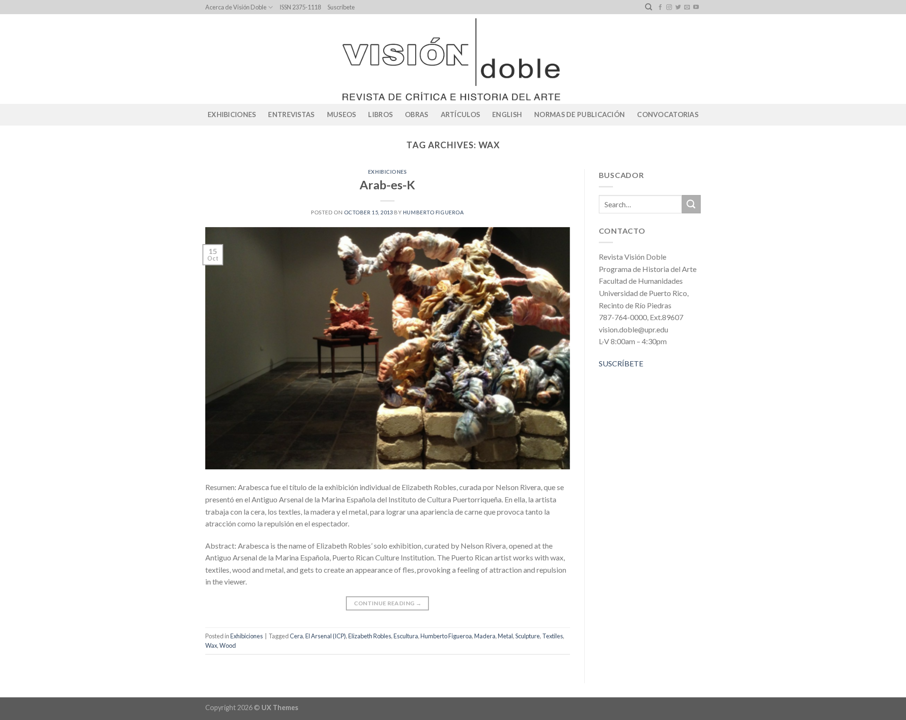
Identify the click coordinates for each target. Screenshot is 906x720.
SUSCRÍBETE (621, 363)
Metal (505, 636)
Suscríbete (341, 7)
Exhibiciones (232, 114)
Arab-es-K (387, 185)
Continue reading (388, 603)
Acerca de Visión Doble (236, 7)
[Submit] (691, 204)
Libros (380, 114)
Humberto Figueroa (433, 212)
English (507, 114)
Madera (484, 636)
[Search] (648, 7)
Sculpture (527, 636)
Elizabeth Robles (369, 636)
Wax (211, 645)
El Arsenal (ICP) (325, 636)
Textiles (552, 636)
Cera (296, 636)
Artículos (460, 114)
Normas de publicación (579, 114)
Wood (227, 645)
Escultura (406, 636)
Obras (416, 114)
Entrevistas (291, 114)
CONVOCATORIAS (667, 114)
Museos (341, 114)
